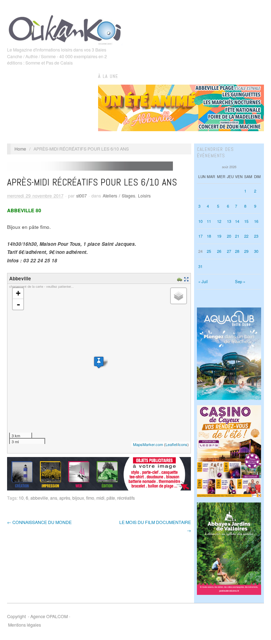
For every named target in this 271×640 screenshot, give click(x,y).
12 (219, 221)
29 (246, 251)
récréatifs (126, 498)
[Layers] (178, 296)
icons (182, 444)
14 (237, 221)
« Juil (203, 281)
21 (237, 236)
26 (219, 251)
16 (256, 221)
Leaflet (171, 444)
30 (256, 251)
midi (100, 498)
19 (219, 236)
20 (229, 236)
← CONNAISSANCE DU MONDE (39, 522)
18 (209, 236)
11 (209, 221)
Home (20, 149)
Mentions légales (24, 625)
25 (209, 251)
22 (246, 236)
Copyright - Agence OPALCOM (37, 616)
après (64, 498)
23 (256, 236)
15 (246, 221)
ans (53, 498)
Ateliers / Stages (119, 196)
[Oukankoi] (65, 28)
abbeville (39, 498)
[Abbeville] (98, 362)
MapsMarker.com (148, 444)
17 (200, 236)
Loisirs (144, 196)
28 (237, 251)
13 (229, 221)
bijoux (78, 498)
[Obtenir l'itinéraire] (180, 278)
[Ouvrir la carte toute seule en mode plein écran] (187, 278)
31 (200, 266)
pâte (111, 498)
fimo (90, 498)
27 (229, 251)
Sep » (240, 281)
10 (21, 498)
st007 (81, 196)
